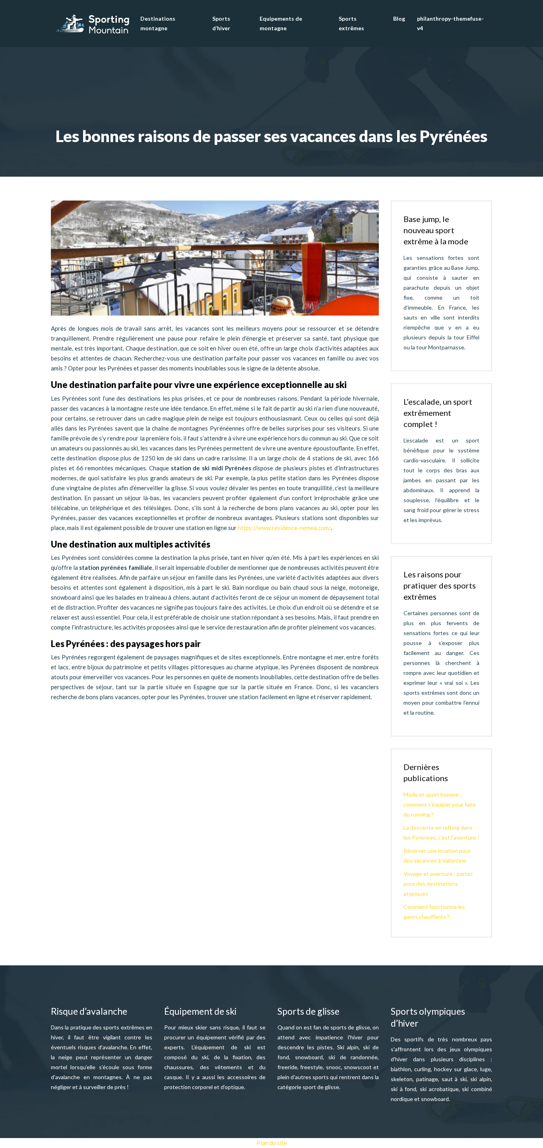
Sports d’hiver (221, 23)
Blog (399, 18)
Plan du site (271, 1142)
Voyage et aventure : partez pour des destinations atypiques (438, 883)
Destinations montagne (157, 23)
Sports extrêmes (351, 23)
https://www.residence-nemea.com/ (284, 527)
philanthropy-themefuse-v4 (450, 23)
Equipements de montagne (281, 23)
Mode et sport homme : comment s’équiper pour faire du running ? (439, 804)
